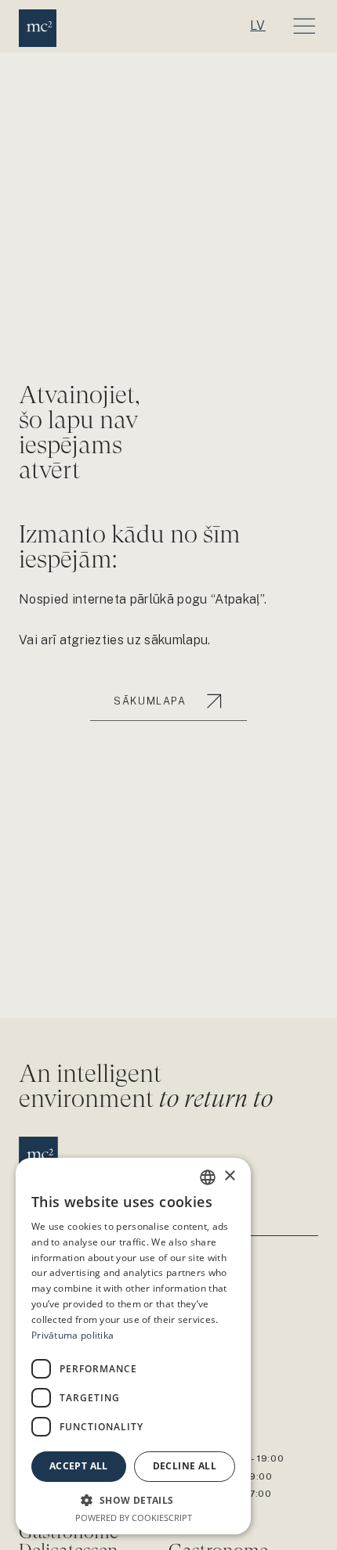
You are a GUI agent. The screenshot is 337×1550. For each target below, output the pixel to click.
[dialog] (133, 1346)
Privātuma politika (72, 1335)
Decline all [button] (184, 1465)
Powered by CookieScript (133, 1517)
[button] (133, 1500)
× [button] (229, 1176)
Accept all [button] (78, 1465)
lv (258, 25)
